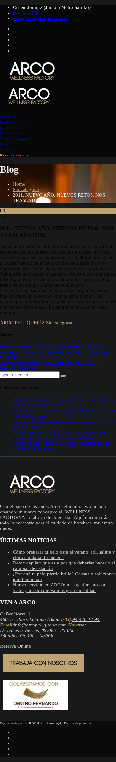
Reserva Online (14, 155)
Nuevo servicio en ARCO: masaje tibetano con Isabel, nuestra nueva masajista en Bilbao (60, 435)
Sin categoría (26, 189)
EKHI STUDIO (34, 723)
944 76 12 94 (26, 12)
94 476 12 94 (86, 619)
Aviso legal (53, 723)
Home (19, 184)
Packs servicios (14, 122)
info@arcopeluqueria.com (40, 18)
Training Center (14, 138)
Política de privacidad (78, 723)
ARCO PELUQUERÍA (22, 322)
